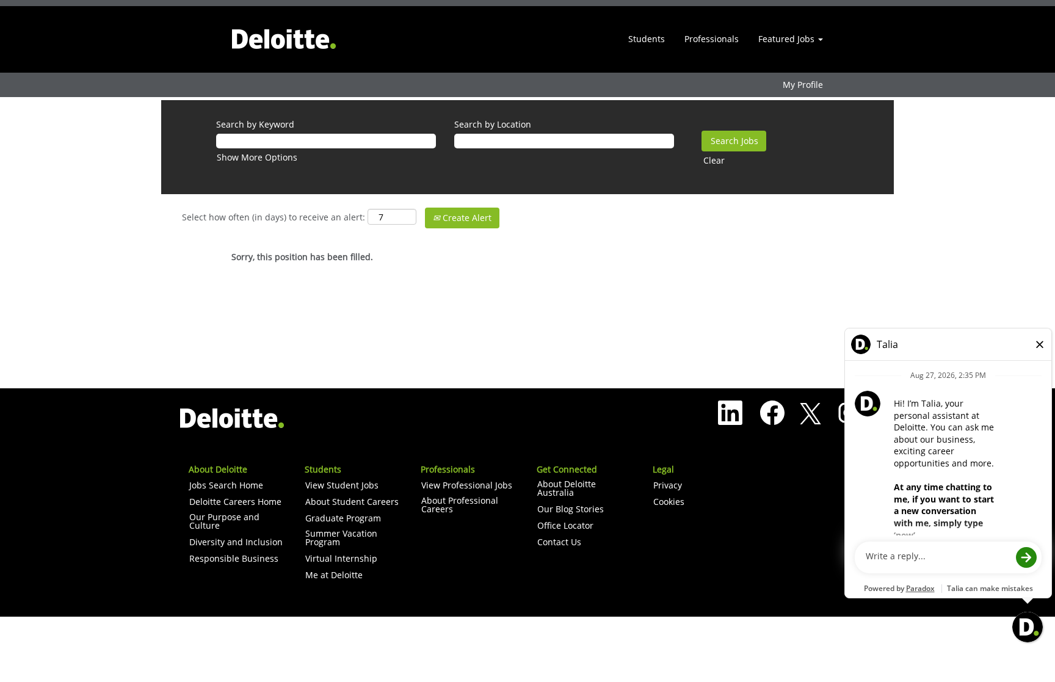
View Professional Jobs (466, 485)
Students (646, 39)
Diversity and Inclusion (236, 542)
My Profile (803, 85)
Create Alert (465, 217)
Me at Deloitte (334, 575)
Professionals (711, 39)
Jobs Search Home (226, 485)
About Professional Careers (459, 505)
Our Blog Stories (570, 509)
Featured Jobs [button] (787, 39)
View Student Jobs (342, 485)
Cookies (668, 502)
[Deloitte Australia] (283, 39)
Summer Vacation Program (341, 538)
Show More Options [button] (257, 157)
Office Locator (565, 526)
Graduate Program (343, 518)
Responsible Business (233, 559)
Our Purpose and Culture (224, 521)
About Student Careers (352, 502)
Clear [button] (714, 160)
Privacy (667, 485)
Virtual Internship (341, 559)
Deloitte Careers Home (235, 502)
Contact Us (559, 542)
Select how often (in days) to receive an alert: (273, 217)
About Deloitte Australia (566, 488)
